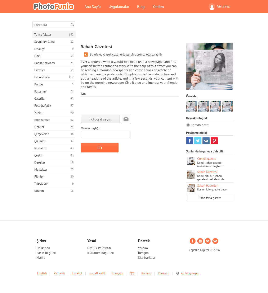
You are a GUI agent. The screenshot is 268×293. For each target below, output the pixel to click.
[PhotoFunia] (54, 6)
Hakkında (43, 248)
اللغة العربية (97, 273)
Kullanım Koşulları (100, 253)
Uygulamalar (119, 6)
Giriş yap (223, 6)
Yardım (158, 6)
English (42, 273)
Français (117, 273)
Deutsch (163, 273)
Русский (59, 273)
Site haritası (146, 257)
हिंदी (132, 273)
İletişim (143, 253)
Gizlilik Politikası (99, 248)
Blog (141, 6)
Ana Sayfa (93, 6)
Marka (40, 257)
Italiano (146, 273)
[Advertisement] (157, 30)
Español (77, 273)
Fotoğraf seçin (100, 119)
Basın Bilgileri (46, 253)
